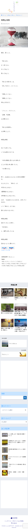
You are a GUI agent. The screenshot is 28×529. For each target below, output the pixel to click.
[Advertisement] (14, 275)
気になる (13, 265)
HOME (14, 518)
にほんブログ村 (5, 250)
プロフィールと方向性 (17, 521)
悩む (9, 263)
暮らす (4, 261)
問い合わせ (14, 523)
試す (20, 261)
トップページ (8, 521)
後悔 (8, 265)
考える (23, 263)
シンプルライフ (12, 261)
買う (18, 263)
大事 (4, 265)
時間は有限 (21, 265)
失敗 (14, 263)
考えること (12, 257)
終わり (4, 263)
